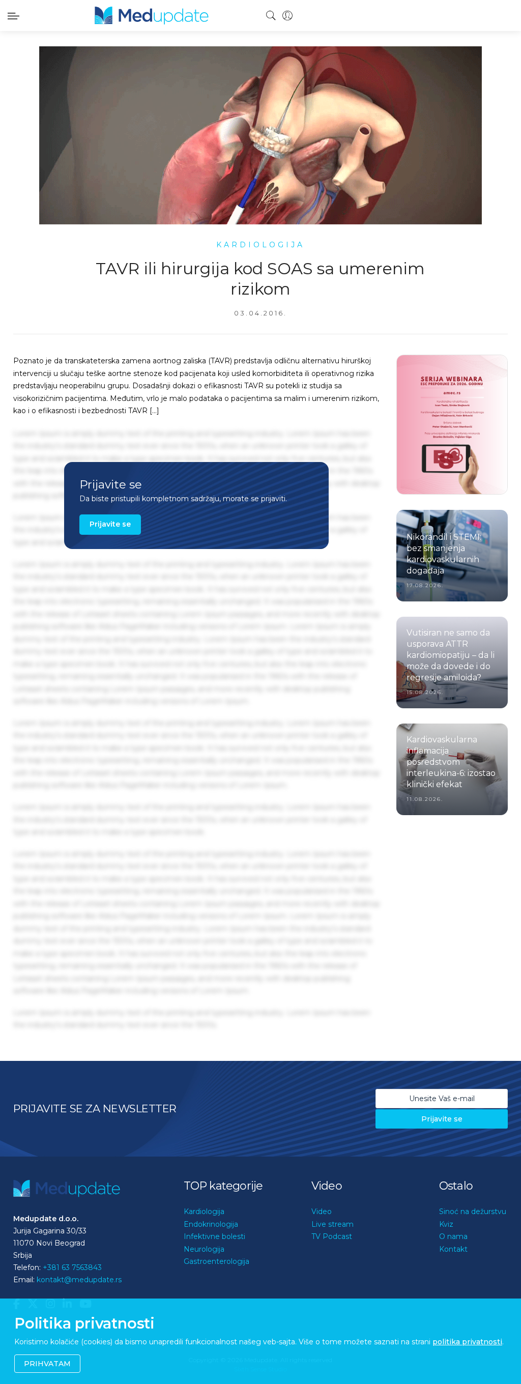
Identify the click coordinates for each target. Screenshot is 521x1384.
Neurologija (204, 1249)
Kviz (446, 1224)
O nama (453, 1236)
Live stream (332, 1224)
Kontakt (453, 1249)
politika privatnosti (467, 1341)
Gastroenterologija (216, 1261)
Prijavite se (110, 524)
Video (321, 1211)
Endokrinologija (211, 1224)
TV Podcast (331, 1236)
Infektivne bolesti (214, 1236)
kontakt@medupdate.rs (79, 1279)
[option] (452, 424)
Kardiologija (204, 1211)
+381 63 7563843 (72, 1267)
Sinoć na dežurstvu (472, 1211)
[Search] (271, 15)
